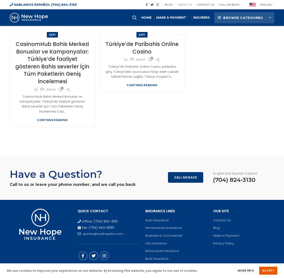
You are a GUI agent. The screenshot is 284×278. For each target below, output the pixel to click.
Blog (216, 228)
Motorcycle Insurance (162, 251)
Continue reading (52, 120)
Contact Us (222, 220)
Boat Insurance (157, 258)
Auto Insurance (157, 220)
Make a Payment (226, 235)
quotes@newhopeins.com (103, 234)
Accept (268, 270)
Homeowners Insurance (163, 228)
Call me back (185, 177)
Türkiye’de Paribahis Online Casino (142, 47)
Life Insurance (156, 243)
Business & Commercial (163, 235)
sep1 (52, 35)
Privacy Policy (223, 243)
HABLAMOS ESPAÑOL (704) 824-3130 (45, 5)
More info (246, 270)
